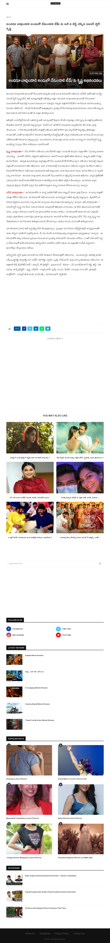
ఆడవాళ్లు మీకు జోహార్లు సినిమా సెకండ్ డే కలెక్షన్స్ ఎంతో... (80, 537)
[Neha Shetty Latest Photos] (81, 799)
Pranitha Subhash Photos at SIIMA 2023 (75, 857)
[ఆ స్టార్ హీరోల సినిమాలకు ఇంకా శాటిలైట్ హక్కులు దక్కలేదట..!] (30, 517)
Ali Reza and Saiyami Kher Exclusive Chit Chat (45, 908)
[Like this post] (18, 328)
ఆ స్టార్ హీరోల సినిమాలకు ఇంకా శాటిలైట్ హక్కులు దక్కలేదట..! (30, 537)
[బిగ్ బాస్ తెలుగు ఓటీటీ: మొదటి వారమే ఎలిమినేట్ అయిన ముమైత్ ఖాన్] (30, 477)
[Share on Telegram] (47, 328)
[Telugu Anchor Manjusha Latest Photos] (29, 839)
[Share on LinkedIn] (36, 328)
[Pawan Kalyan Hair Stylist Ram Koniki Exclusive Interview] (14, 896)
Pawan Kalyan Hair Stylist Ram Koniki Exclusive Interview (50, 892)
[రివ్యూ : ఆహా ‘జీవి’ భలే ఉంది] (14, 675)
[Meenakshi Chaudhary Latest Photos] (29, 799)
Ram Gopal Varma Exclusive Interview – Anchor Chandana (50, 875)
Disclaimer (45, 933)
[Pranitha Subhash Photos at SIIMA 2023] (81, 839)
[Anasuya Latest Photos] (29, 760)
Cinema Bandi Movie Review (37, 704)
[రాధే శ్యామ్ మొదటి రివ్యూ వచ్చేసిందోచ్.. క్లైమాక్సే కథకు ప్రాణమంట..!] (80, 437)
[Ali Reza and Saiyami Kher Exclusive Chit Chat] (14, 912)
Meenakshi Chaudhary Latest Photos (22, 818)
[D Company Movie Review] (14, 692)
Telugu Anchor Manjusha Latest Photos (24, 857)
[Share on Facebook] (24, 328)
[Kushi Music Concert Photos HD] (81, 760)
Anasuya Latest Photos (16, 779)
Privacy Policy (62, 933)
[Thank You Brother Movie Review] (14, 724)
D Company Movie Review (36, 688)
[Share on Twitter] (29, 328)
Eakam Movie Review (34, 655)
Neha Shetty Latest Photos (70, 818)
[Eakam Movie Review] (14, 659)
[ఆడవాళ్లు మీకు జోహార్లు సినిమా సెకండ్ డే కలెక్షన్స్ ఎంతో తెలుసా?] (80, 517)
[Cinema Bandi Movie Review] (14, 708)
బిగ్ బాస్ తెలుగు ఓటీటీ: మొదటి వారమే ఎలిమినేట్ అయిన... (30, 497)
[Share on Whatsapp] (41, 328)
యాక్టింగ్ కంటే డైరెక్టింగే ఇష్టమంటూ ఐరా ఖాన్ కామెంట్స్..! (30, 457)
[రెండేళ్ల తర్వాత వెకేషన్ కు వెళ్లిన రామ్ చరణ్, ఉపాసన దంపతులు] (80, 477)
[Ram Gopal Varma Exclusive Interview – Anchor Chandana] (14, 879)
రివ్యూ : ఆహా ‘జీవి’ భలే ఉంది (34, 671)
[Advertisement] (55, 302)
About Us (30, 933)
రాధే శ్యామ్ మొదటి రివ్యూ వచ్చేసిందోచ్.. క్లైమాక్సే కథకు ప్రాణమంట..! (80, 457)
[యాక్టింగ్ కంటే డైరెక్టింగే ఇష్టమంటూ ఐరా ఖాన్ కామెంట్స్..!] (30, 437)
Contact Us (79, 933)
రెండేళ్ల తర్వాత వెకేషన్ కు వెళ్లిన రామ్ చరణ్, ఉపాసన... (80, 497)
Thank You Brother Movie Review (39, 720)
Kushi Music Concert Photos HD (72, 779)
